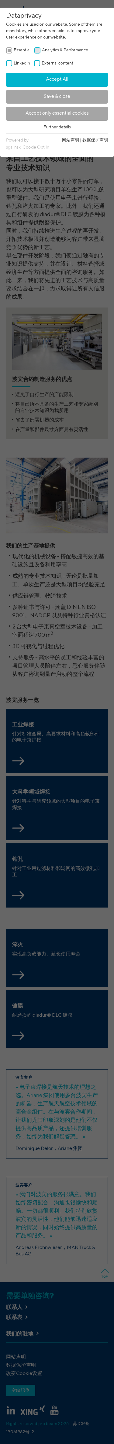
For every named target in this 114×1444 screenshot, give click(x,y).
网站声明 (70, 140)
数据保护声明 (95, 140)
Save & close (57, 96)
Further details (57, 127)
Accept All (57, 79)
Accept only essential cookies (57, 113)
